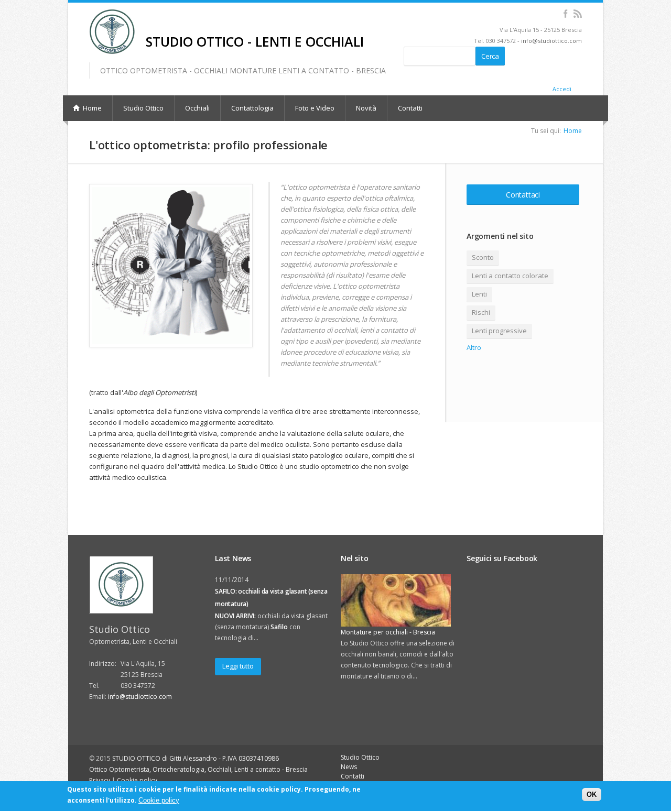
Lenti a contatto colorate (510, 275)
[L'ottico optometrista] (171, 265)
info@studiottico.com (551, 41)
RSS (577, 13)
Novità (366, 108)
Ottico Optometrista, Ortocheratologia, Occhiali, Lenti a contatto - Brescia (198, 769)
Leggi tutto (238, 666)
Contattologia (252, 108)
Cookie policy (137, 780)
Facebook (565, 13)
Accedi (562, 89)
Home (573, 130)
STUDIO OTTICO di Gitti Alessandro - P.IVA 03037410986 (195, 758)
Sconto (483, 257)
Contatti (410, 108)
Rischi (481, 312)
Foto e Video (314, 108)
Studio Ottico (143, 108)
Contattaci (523, 195)
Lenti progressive (499, 330)
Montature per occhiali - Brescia (388, 632)
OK (592, 794)
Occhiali (197, 108)
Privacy (99, 780)
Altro (474, 347)
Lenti (479, 294)
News (349, 766)
